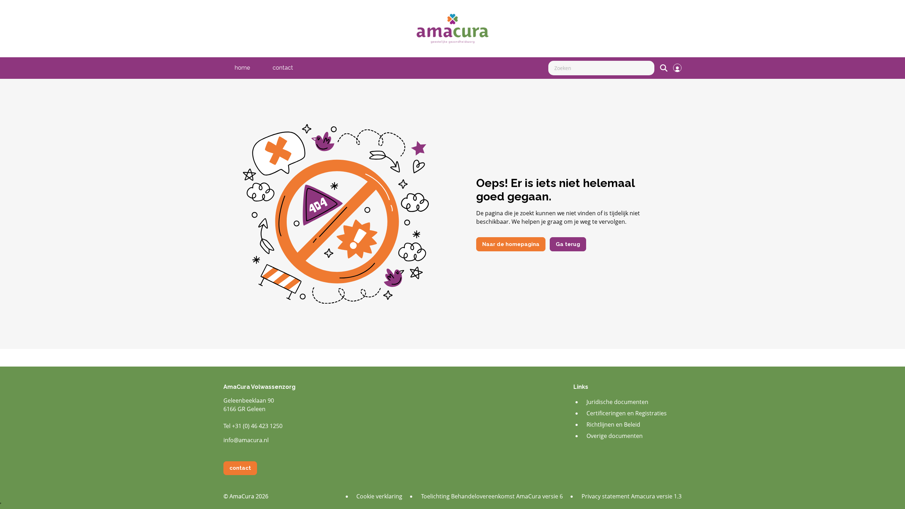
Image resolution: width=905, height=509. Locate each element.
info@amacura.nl (246, 440)
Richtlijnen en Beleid (613, 424)
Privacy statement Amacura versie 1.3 (632, 496)
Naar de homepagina (510, 244)
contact (283, 67)
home (242, 67)
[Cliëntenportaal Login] (677, 68)
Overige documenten (614, 436)
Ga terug (568, 244)
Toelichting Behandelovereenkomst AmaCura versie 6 (492, 496)
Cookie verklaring (379, 496)
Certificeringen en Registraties (626, 413)
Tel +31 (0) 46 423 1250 (252, 426)
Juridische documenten (617, 402)
